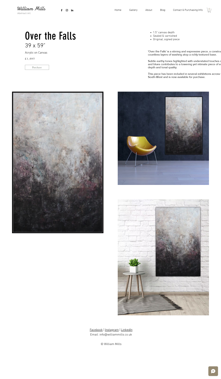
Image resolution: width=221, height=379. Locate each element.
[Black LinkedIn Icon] (72, 10)
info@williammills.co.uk (116, 335)
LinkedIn (126, 330)
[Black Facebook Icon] (61, 10)
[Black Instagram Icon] (66, 10)
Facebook (96, 330)
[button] (209, 10)
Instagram (112, 330)
